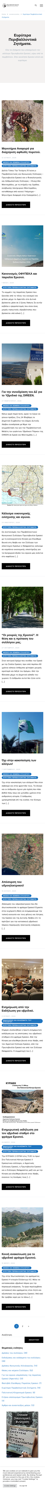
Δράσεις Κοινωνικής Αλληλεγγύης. (17, 1366)
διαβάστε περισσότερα (16, 205)
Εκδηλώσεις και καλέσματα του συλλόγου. (17, 1021)
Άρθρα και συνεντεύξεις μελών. (16, 1405)
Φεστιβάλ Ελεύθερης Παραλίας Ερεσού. (20, 1383)
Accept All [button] (23, 1486)
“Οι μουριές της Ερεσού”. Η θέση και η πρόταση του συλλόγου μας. (20, 638)
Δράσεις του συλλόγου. (12, 1353)
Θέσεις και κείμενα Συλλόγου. (16, 162)
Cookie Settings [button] (10, 1486)
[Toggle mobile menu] (41, 5)
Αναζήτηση (7, 1335)
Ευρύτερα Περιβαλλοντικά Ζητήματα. (20, 166)
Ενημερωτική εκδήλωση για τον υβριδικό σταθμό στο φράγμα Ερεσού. (20, 1133)
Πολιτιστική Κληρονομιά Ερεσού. (17, 1392)
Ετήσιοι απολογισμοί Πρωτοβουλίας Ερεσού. (22, 1397)
